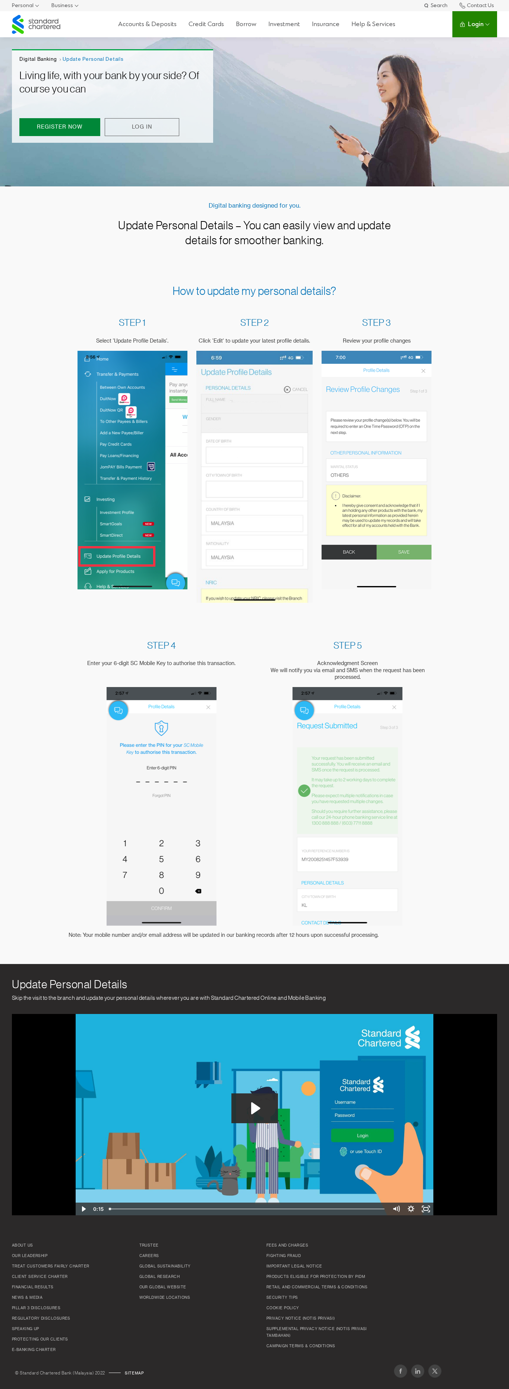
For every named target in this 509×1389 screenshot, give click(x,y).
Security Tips (282, 1298)
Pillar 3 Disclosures (36, 1308)
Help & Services (373, 24)
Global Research (159, 1277)
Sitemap (134, 1373)
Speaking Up (25, 1329)
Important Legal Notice (294, 1266)
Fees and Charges (287, 1245)
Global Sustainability (165, 1266)
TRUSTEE (149, 1245)
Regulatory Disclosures (41, 1318)
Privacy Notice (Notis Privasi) (300, 1318)
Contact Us (480, 5)
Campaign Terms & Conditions (300, 1346)
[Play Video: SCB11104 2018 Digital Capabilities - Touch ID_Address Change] (254, 1108)
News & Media (27, 1298)
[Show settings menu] (411, 1209)
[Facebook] (400, 1371)
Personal (23, 5)
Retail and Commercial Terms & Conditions (316, 1287)
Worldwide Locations (164, 1298)
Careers (149, 1256)
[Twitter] (435, 1371)
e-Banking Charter (34, 1350)
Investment (284, 24)
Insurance (325, 24)
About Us (22, 1245)
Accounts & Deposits (147, 24)
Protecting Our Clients (40, 1339)
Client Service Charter (40, 1277)
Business (62, 5)
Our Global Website (162, 1287)
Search (439, 5)
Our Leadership (29, 1256)
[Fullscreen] (425, 1209)
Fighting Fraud (283, 1256)
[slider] (247, 1209)
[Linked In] (417, 1371)
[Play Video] (83, 1209)
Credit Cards (206, 24)
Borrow (246, 24)
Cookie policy (282, 1308)
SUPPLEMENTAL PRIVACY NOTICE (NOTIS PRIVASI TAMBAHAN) (316, 1332)
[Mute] (396, 1209)
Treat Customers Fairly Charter (50, 1266)
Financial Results (33, 1287)
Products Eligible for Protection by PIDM (315, 1277)
